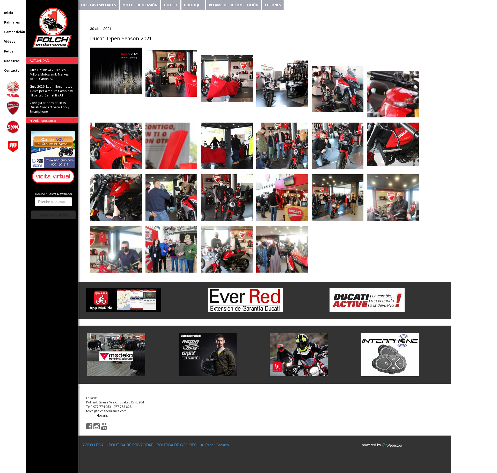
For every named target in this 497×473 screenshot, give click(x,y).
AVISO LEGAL (94, 444)
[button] (54, 177)
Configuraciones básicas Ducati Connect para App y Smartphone (49, 107)
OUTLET (171, 5)
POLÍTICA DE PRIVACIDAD (131, 444)
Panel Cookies (216, 444)
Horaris (102, 415)
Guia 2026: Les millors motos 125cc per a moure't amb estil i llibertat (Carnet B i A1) (52, 90)
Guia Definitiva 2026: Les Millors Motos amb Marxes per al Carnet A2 (49, 74)
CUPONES (273, 5)
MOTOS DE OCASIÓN (139, 5)
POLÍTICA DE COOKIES (176, 444)
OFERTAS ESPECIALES (98, 5)
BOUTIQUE (193, 5)
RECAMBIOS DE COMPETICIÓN (233, 5)
